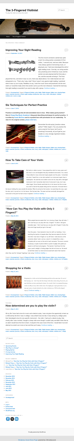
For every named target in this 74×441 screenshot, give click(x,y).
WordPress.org (10, 410)
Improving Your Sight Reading (23, 50)
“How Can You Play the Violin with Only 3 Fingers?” (29, 361)
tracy (44, 94)
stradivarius (35, 94)
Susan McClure (19, 117)
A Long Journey (10, 352)
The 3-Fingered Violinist (22, 10)
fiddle (39, 92)
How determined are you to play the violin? (31, 305)
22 (66, 209)
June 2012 (9, 388)
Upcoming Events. (11, 346)
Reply (64, 331)
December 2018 (10, 376)
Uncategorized (15, 92)
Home (7, 36)
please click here (30, 120)
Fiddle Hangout (46, 92)
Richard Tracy (10, 363)
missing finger (61, 92)
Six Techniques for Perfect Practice (26, 105)
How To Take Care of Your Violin (24, 160)
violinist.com (9, 96)
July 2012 (8, 386)
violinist (59, 94)
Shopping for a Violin (18, 268)
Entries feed (9, 406)
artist (36, 92)
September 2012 (10, 384)
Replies (64, 199)
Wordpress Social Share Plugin (28, 440)
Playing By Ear (10, 350)
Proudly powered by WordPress (37, 432)
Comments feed (10, 408)
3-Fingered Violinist (29, 92)
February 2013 (10, 380)
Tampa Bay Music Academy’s (20, 115)
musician (12, 94)
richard (22, 94)
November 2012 (10, 382)
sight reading (28, 94)
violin (47, 94)
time (41, 94)
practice (17, 94)
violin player (53, 94)
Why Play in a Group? (12, 348)
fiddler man (54, 92)
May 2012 (8, 390)
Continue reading (50, 88)
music (7, 94)
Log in (7, 404)
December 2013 (10, 378)
